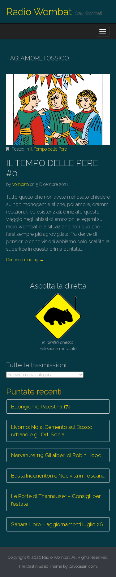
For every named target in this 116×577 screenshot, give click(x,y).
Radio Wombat (39, 11)
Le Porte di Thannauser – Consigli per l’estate (56, 500)
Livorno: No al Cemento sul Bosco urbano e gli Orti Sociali (51, 431)
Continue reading (25, 259)
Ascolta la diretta (58, 285)
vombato (20, 184)
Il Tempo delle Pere (48, 149)
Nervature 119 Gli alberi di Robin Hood (56, 455)
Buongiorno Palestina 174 (41, 406)
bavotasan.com (83, 566)
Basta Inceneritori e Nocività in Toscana (58, 476)
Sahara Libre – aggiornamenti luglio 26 (57, 524)
